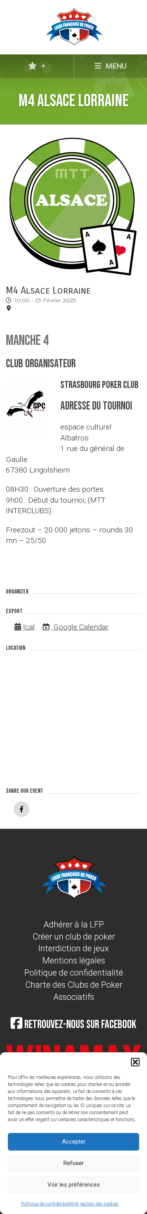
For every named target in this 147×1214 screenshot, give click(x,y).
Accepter (73, 1141)
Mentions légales (73, 960)
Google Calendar (80, 626)
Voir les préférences (73, 1184)
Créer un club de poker (74, 937)
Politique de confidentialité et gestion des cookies (70, 1204)
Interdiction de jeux (73, 948)
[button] (135, 1062)
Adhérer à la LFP (74, 924)
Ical (29, 626)
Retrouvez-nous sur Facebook (79, 1025)
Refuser (74, 1163)
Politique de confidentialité (73, 973)
